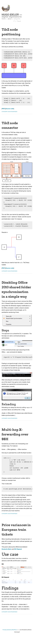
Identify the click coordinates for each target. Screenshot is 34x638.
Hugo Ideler (10, 14)
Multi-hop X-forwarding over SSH (15, 434)
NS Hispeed (18, 549)
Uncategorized (12, 111)
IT (14, 21)
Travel (18, 21)
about (8, 19)
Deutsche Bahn (6, 549)
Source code (10, 109)
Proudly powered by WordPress (10, 629)
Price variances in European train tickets (16, 529)
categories (16, 19)
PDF (3, 109)
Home (4, 19)
